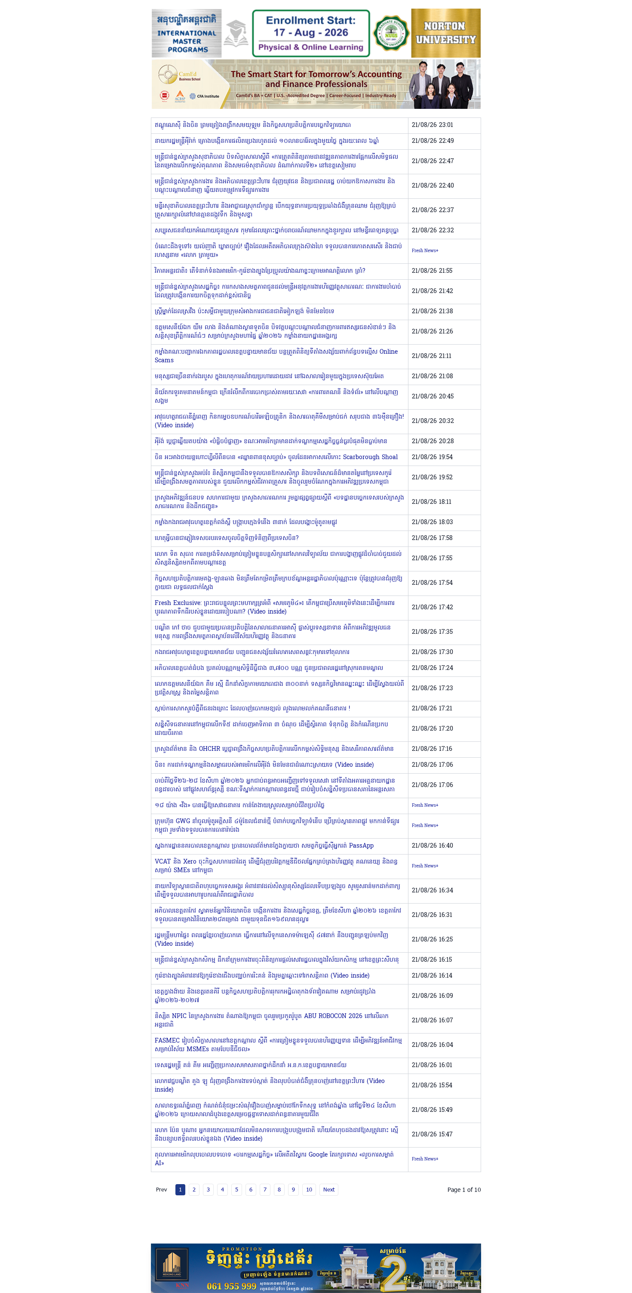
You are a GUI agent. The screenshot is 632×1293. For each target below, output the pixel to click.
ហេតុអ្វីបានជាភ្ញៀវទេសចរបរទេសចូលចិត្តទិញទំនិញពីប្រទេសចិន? (227, 538)
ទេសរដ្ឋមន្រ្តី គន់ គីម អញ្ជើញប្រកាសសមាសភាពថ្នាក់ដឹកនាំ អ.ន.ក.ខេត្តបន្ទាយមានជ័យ (251, 1065)
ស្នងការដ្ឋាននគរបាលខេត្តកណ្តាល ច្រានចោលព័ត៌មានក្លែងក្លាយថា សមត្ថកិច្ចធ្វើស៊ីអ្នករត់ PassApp (264, 846)
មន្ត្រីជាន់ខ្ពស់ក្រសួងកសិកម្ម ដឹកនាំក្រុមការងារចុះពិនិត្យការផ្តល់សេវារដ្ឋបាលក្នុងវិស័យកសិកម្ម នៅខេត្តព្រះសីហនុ (277, 960)
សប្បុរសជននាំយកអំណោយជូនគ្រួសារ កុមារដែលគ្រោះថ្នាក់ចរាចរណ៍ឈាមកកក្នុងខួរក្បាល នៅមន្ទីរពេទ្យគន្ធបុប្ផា (277, 230)
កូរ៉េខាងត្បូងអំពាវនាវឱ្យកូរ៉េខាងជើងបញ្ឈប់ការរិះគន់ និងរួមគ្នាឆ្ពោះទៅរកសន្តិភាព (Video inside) (262, 976)
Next (328, 1189)
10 (309, 1189)
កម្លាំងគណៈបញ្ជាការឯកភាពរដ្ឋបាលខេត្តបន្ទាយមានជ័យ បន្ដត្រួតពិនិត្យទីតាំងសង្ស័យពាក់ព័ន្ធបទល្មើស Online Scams (276, 356)
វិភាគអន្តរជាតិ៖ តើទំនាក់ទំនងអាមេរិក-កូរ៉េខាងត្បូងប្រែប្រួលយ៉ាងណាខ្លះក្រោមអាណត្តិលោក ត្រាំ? (260, 271)
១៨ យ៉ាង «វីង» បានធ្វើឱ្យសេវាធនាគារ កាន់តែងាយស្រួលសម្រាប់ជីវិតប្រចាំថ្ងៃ (240, 805)
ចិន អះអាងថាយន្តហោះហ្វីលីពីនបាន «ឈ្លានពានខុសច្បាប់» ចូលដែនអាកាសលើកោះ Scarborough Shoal (276, 457)
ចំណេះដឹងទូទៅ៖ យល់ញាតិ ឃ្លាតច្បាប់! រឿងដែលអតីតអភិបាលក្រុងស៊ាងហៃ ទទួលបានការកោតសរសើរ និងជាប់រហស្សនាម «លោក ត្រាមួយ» (278, 251)
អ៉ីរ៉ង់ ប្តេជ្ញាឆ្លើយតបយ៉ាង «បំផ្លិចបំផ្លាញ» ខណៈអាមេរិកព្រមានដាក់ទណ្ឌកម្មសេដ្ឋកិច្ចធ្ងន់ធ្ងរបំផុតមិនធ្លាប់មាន (271, 441)
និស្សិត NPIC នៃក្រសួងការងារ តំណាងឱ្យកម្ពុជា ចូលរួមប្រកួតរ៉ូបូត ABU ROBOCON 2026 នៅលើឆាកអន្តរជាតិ (272, 1021)
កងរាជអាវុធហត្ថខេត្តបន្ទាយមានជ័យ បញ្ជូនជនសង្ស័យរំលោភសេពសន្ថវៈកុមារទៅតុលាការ (252, 652)
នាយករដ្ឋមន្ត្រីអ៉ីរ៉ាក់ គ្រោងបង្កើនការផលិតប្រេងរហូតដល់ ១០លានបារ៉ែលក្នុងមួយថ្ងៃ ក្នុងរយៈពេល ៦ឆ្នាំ (267, 141)
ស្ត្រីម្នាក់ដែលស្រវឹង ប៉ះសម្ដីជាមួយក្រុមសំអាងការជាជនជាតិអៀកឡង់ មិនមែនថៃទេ (244, 311)
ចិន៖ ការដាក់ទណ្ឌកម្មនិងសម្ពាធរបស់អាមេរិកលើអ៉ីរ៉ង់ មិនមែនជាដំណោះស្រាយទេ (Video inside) (264, 765)
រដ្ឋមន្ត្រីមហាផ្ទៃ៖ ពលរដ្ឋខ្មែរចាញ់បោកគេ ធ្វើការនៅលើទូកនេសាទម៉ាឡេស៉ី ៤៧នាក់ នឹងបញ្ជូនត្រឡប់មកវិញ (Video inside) (271, 940)
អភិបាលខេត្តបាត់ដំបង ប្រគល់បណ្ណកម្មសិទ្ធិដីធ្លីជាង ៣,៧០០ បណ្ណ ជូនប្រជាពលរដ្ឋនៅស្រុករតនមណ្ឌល (269, 668)
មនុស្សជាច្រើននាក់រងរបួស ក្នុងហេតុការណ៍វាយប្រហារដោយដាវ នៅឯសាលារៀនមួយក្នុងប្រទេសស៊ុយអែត (269, 376)
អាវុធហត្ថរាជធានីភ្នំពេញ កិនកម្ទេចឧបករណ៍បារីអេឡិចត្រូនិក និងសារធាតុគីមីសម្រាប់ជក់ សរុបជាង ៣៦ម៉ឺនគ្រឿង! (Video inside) (279, 421)
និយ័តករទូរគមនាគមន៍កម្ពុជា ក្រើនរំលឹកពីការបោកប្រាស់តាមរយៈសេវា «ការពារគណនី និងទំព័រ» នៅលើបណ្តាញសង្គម (276, 397)
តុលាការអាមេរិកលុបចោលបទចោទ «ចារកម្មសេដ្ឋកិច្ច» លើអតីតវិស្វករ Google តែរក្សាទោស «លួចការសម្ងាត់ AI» (274, 1159)
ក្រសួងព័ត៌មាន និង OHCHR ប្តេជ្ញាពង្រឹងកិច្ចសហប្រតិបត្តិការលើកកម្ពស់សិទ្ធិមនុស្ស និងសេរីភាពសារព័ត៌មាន (274, 749)
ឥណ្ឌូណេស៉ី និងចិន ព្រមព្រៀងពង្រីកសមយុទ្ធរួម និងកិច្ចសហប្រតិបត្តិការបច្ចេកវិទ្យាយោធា (253, 125)
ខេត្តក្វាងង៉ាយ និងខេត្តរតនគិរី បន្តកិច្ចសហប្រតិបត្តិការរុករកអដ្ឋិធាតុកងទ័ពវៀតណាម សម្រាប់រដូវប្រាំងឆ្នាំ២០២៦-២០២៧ (265, 996)
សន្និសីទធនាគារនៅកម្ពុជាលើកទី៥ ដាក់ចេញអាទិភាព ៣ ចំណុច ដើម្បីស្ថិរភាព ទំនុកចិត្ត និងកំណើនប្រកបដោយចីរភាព (271, 729)
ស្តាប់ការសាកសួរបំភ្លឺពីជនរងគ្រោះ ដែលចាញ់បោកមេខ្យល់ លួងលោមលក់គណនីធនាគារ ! (252, 708)
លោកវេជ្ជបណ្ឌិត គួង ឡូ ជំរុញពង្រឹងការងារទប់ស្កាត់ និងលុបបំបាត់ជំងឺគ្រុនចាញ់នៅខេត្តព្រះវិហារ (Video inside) (270, 1086)
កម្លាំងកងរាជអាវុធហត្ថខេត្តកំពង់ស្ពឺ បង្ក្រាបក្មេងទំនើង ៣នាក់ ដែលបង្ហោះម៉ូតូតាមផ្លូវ (246, 522)
